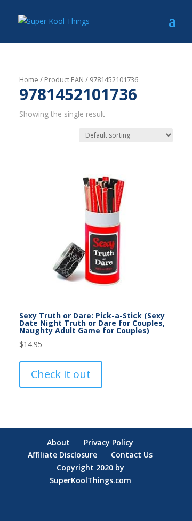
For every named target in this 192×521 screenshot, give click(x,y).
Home (28, 79)
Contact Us (132, 455)
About (58, 442)
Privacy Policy (108, 442)
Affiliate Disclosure (62, 455)
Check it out (61, 374)
